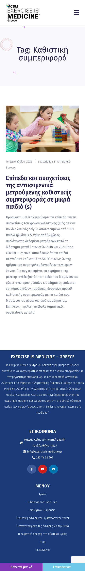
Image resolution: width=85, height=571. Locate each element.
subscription (45, 161)
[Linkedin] (53, 469)
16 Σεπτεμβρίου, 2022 (19, 161)
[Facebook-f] (31, 469)
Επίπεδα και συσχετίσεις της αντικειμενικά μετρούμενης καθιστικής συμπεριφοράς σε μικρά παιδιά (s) (38, 192)
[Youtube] (42, 469)
